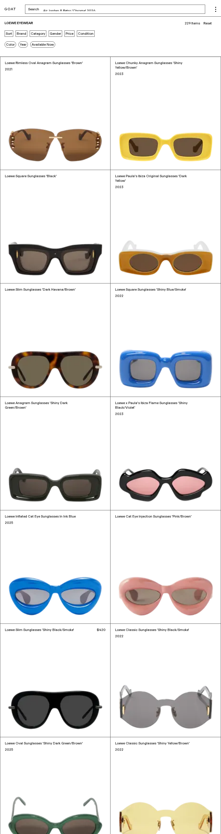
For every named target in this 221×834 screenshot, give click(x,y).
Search (78, 9)
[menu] (215, 9)
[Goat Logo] (10, 9)
